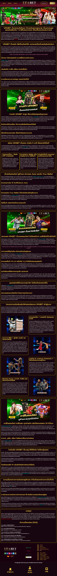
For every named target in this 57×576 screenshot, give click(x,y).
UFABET (16, 39)
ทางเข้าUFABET (36, 117)
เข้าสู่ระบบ (10, 572)
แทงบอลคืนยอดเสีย (26, 473)
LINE (46, 571)
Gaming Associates (42, 497)
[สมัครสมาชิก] (29, 567)
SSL (10, 486)
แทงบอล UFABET (42, 239)
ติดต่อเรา (10, 3)
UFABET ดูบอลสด (10, 285)
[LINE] (46, 568)
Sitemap (40, 562)
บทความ (15, 3)
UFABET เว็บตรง (4, 60)
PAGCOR (42, 504)
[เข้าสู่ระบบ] (10, 569)
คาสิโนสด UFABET (8, 441)
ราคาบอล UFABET (18, 254)
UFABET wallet (15, 195)
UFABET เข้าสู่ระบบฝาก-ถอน (38, 176)
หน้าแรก (4, 3)
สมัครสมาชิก (30, 571)
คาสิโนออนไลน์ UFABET (7, 426)
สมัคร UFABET (26, 147)
